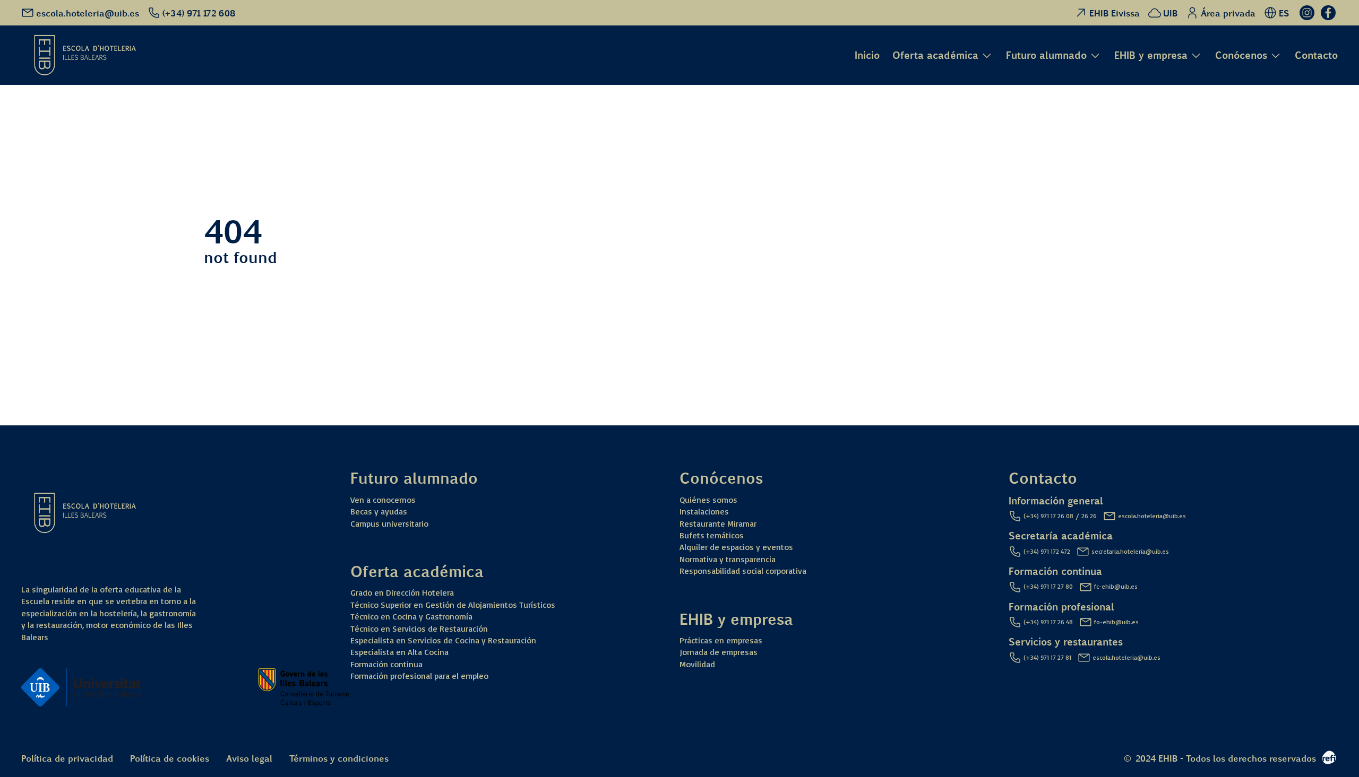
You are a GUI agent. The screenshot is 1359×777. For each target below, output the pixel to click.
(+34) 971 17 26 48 (1048, 622)
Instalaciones (704, 511)
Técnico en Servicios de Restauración (419, 628)
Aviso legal (249, 758)
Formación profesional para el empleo (419, 675)
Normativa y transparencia (728, 559)
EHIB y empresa (1151, 55)
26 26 (1089, 516)
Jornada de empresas (719, 652)
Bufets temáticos (712, 535)
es (13, 357)
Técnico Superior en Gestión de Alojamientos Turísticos (452, 604)
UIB (1170, 12)
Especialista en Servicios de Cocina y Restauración (443, 640)
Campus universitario (389, 523)
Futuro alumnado (1046, 55)
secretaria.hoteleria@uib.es (1130, 551)
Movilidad (697, 664)
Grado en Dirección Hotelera (402, 592)
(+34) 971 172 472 (1046, 551)
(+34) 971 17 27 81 (1047, 657)
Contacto (1316, 55)
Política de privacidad (67, 758)
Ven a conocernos (383, 499)
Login (19, 327)
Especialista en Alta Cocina (399, 652)
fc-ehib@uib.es (1116, 586)
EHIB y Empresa (39, 194)
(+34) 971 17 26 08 (1048, 516)
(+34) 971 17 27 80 (1048, 586)
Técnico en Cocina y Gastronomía (411, 616)
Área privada (1228, 12)
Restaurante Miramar (718, 523)
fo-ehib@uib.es (1116, 622)
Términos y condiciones (339, 758)
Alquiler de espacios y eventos (736, 547)
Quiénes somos (708, 499)
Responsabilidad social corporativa (743, 570)
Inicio (867, 55)
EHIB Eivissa (1114, 12)
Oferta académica (935, 55)
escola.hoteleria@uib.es (1152, 516)
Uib (15, 284)
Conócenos (1241, 55)
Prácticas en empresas (721, 640)
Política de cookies (169, 758)
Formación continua (386, 664)
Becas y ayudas (378, 511)
